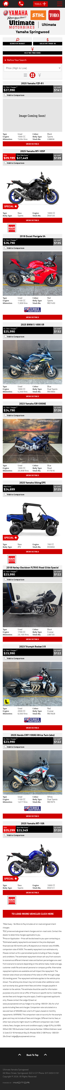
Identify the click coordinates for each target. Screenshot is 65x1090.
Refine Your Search (16, 60)
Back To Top (32, 1055)
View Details (32, 143)
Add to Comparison (15, 95)
